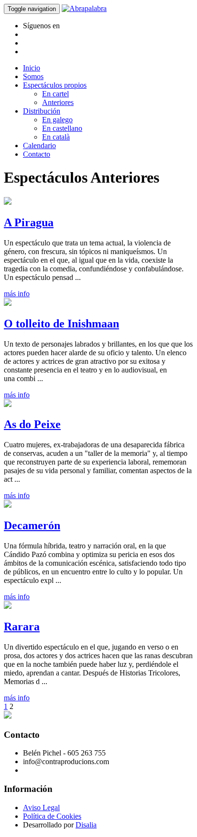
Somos (33, 76)
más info (17, 294)
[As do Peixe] (7, 404)
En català (56, 137)
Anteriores (58, 102)
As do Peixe (32, 424)
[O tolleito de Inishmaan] (7, 303)
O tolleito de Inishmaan (61, 323)
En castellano (62, 128)
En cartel (55, 94)
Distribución (41, 111)
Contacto (36, 154)
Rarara (22, 626)
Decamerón (32, 525)
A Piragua (29, 222)
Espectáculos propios (55, 85)
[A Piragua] (7, 202)
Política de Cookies (52, 816)
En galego (57, 120)
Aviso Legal (41, 807)
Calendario (39, 145)
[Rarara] (7, 606)
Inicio (31, 68)
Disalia (86, 825)
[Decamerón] (7, 505)
